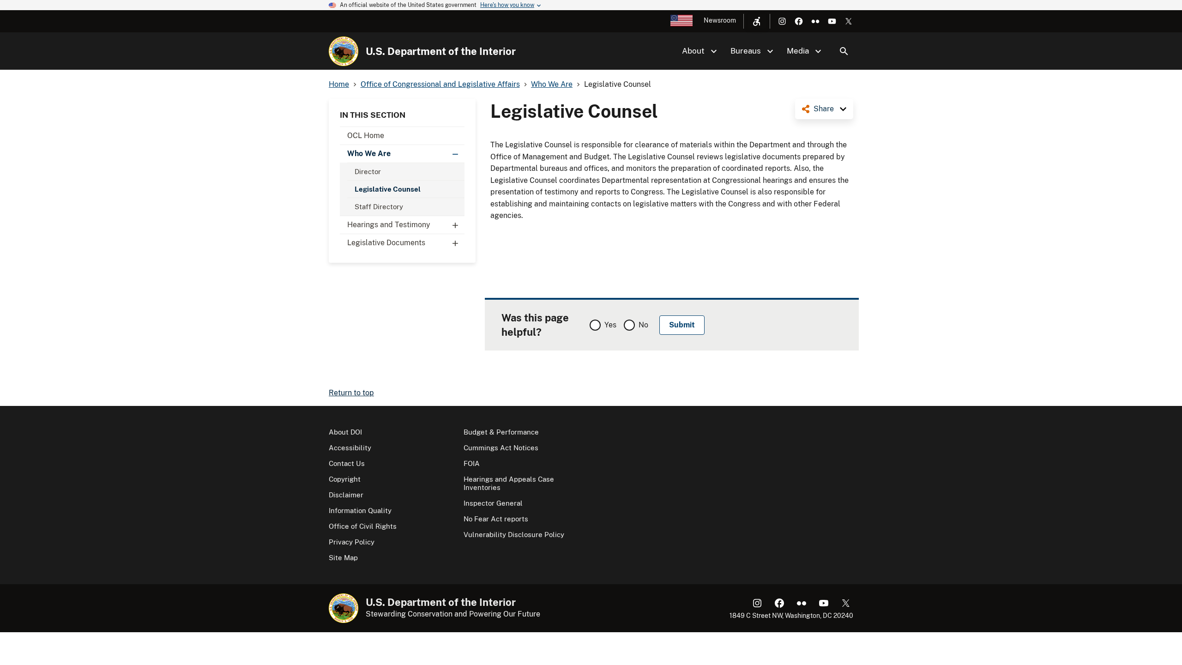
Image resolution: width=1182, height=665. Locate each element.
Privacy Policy (351, 542)
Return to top (351, 392)
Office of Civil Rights (363, 526)
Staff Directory (379, 207)
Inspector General (493, 503)
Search (844, 51)
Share (824, 108)
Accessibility (350, 448)
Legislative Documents (386, 242)
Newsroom (720, 20)
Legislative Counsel (388, 189)
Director (368, 171)
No (643, 324)
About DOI (345, 432)
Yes (610, 324)
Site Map (343, 558)
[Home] (343, 51)
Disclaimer (346, 495)
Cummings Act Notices (501, 448)
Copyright (345, 479)
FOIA (472, 463)
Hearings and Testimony (388, 224)
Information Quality (360, 510)
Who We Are (369, 153)
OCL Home (365, 135)
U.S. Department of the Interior (441, 51)
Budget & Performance (501, 432)
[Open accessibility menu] (757, 21)
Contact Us (347, 463)
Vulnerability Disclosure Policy (514, 534)
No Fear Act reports (496, 519)
